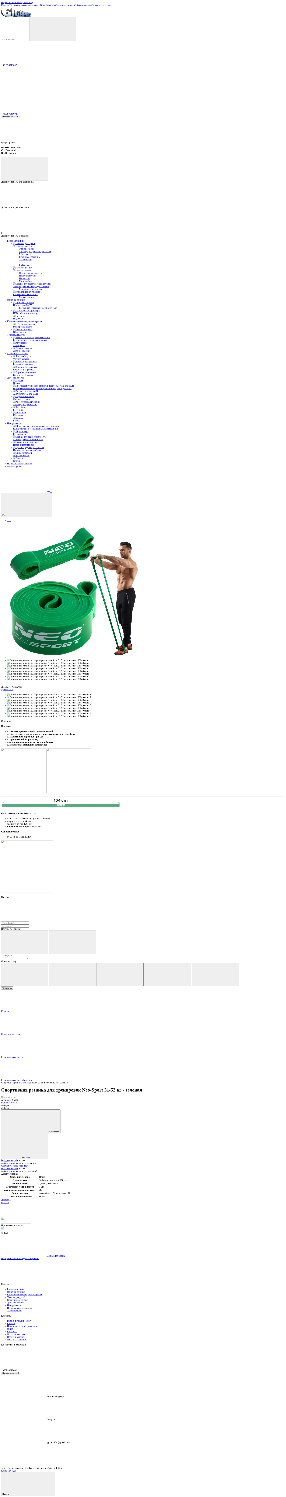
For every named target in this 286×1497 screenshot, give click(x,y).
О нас (43, 5)
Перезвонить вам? (10, 117)
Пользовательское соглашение (24, 5)
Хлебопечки (25, 259)
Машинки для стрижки (31, 289)
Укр (9, 520)
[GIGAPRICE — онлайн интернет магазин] (16, 1222)
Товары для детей (16, 334)
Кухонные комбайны (29, 257)
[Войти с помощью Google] (72, 942)
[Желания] (143, 194)
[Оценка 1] (24, 974)
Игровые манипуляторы (19, 463)
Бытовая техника (15, 241)
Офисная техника (16, 300)
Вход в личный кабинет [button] (19, 1321)
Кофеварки (24, 265)
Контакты (51, 5)
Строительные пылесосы (32, 273)
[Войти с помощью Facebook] (24, 942)
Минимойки (25, 281)
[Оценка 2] (72, 974)
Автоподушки (14, 466)
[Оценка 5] (215, 974)
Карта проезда (8, 1470)
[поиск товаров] (52, 29)
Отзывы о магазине (102, 5)
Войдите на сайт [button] (9, 1160)
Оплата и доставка (65, 5)
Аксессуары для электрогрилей (35, 251)
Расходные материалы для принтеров (38, 308)
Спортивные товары (17, 353)
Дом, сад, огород (15, 377)
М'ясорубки (25, 254)
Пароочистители (27, 275)
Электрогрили (26, 249)
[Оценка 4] (167, 974)
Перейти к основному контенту (17, 2)
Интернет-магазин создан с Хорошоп (20, 1258)
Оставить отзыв (9, 1102)
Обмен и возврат (83, 5)
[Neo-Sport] (7, 689)
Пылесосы (24, 278)
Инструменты (14, 423)
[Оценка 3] (120, 974)
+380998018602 (9, 65)
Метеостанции (26, 297)
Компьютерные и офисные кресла (24, 321)
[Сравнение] (24, 168)
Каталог (5, 5)
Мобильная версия (55, 1256)
